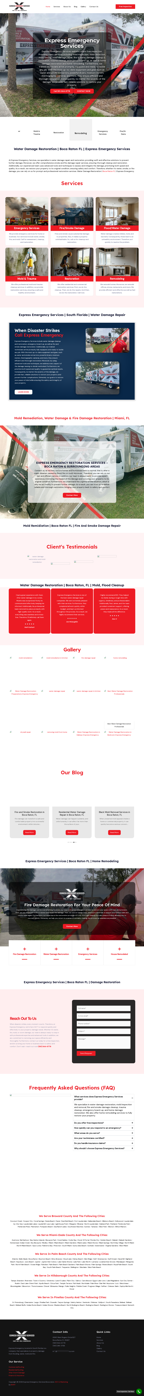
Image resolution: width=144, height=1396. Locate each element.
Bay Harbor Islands (37, 1240)
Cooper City (28, 1221)
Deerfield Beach (67, 1221)
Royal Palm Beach (120, 1264)
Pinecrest (57, 1246)
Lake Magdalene (113, 1281)
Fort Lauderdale (81, 1221)
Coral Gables (62, 1240)
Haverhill (121, 1259)
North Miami (129, 1243)
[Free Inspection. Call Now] (139, 1391)
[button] (125, 6)
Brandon (20, 1281)
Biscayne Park (51, 1240)
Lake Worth (86, 1262)
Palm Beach (53, 1264)
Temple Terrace (66, 1283)
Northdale (85, 1283)
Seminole (86, 1302)
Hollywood (119, 1221)
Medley (45, 1243)
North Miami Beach (24, 1246)
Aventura (15, 1240)
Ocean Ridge (35, 1264)
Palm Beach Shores (83, 1264)
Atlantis (15, 1259)
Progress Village (94, 1286)
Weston (111, 1227)
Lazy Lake (50, 1224)
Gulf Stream (112, 1259)
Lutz (116, 1283)
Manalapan (120, 1262)
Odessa (111, 1286)
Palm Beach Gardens (67, 1264)
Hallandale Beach (94, 1221)
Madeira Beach (60, 1305)
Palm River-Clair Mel (98, 1283)
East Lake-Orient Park (29, 1283)
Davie (58, 1221)
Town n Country (39, 1281)
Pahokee (44, 1264)
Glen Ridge (88, 1259)
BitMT (13, 1385)
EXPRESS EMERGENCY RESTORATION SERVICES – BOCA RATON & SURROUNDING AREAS (72, 464)
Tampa (13, 1281)
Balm (117, 1286)
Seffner (104, 1286)
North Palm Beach (22, 1264)
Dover (72, 1289)
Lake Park (77, 1262)
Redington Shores (107, 1305)
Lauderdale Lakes (30, 1224)
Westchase (124, 1283)
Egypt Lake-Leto (99, 1281)
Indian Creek (25, 1243)
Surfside (90, 1246)
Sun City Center (126, 1281)
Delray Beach (78, 1259)
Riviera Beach (107, 1264)
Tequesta (65, 1267)
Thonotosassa (37, 1286)
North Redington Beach (76, 1305)
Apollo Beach (44, 1283)
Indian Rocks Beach (34, 1305)
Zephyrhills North (126, 1286)
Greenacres (102, 1259)
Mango (61, 1286)
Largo (36, 1302)
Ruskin (17, 1283)
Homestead (14, 1243)
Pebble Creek (82, 1286)
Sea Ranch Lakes (60, 1227)
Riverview (28, 1281)
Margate (72, 1224)
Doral (80, 1240)
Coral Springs (39, 1221)
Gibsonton (26, 1286)
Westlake (83, 1267)
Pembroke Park (124, 1224)
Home (48, 6)
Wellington (75, 1267)
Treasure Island (121, 1305)
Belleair (122, 1302)
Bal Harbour (24, 1240)
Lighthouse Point (61, 1224)
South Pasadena (112, 1302)
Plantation (35, 1227)
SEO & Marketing (61, 1382)
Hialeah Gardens (125, 1240)
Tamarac (94, 1227)
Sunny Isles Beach (79, 1246)
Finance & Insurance (16, 1375)
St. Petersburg (17, 1302)
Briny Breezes (57, 1259)
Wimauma (54, 1286)
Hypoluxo (20, 1262)
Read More (29, 832)
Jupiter (37, 1262)
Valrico (78, 1281)
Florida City (94, 1240)
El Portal (86, 1240)
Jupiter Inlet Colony (49, 1262)
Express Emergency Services (72, 43)
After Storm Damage (17, 1373)
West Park (103, 1227)
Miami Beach (59, 1243)
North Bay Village (117, 1243)
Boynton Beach (44, 1259)
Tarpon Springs (64, 1302)
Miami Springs (104, 1243)
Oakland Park (104, 1224)
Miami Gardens (70, 1243)
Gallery (83, 6)
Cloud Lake (67, 1259)
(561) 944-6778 (44, 1046)
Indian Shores (48, 1305)
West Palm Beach (94, 1267)
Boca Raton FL (109, 171)
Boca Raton (33, 1259)
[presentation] (19, 130)
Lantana (95, 1262)
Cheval (46, 1286)
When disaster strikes (39, 333)
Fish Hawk (77, 1283)
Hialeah (115, 1240)
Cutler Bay (73, 1240)
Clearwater (29, 1302)
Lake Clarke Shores (65, 1262)
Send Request (86, 1053)
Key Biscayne (36, 1243)
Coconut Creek (16, 1221)
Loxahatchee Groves (107, 1262)
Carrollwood (87, 1281)
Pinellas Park (44, 1302)
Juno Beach (29, 1262)
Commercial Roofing (16, 1367)
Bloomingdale (16, 1286)
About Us (67, 6)
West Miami (123, 1246)
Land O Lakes (61, 1281)
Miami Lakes (82, 1243)
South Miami (67, 1246)
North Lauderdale (91, 1224)
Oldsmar (94, 1302)
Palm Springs (96, 1264)
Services (57, 6)
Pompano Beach (46, 1227)
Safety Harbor (76, 1302)
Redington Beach (92, 1305)
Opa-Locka (36, 1246)
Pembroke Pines (24, 1227)
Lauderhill (42, 1224)
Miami (51, 1243)
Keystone (110, 1283)
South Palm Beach (54, 1267)
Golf (94, 1259)
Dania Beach (50, 1221)
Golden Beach (105, 1240)
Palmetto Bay (47, 1246)
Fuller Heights (70, 1286)
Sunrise (87, 1227)
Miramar (80, 1224)
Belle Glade (23, 1259)
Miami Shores (93, 1243)
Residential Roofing (16, 1370)
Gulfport (101, 1302)
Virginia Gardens (111, 1246)
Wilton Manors (120, 1227)
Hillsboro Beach (108, 1221)
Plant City (70, 1281)
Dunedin (53, 1302)
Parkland (113, 1224)
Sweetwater (99, 1246)
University (50, 1281)
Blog (75, 6)
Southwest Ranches (75, 1227)
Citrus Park (54, 1283)
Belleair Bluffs (21, 1305)
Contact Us (93, 6)
